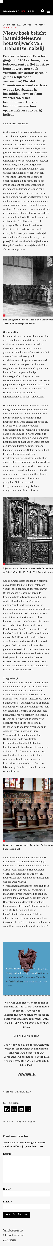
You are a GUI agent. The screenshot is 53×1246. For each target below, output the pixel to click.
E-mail (7, 1201)
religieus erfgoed (25, 1121)
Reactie (8, 1153)
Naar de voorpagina (13, 1230)
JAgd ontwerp (9, 1240)
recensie (8, 1121)
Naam (7, 1189)
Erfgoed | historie (34, 25)
